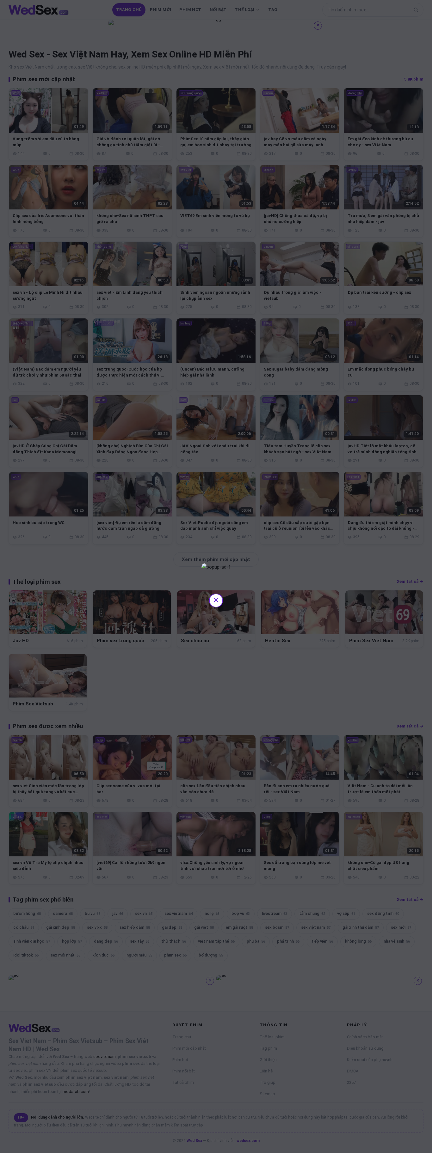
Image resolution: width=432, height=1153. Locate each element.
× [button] (216, 599)
